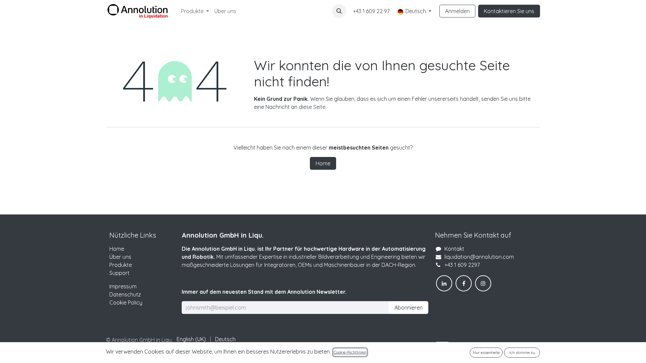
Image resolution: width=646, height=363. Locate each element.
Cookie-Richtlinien (350, 352)
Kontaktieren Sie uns (509, 11)
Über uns (120, 256)
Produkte (120, 264)
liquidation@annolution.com (479, 256)
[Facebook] (464, 283)
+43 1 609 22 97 (371, 11)
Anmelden (457, 11)
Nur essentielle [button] (486, 352)
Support (119, 273)
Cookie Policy (125, 302)
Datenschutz (125, 294)
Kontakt (454, 248)
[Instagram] (483, 283)
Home (323, 163)
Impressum (123, 286)
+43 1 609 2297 (462, 264)
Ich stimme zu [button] (522, 352)
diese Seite (312, 107)
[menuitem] (195, 11)
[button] (339, 11)
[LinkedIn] (444, 283)
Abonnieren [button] (408, 307)
